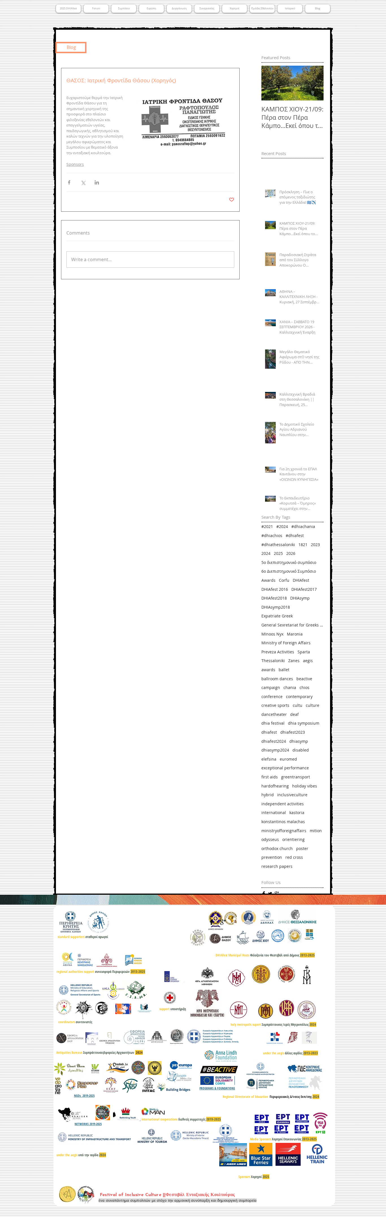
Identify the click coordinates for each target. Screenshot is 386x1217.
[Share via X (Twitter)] (83, 182)
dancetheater (274, 714)
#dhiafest (295, 535)
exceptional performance (285, 767)
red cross (294, 857)
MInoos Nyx (272, 634)
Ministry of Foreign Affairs (286, 642)
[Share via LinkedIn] (96, 182)
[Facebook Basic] (263, 893)
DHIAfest (301, 580)
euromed (288, 759)
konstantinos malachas (283, 821)
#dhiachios (271, 535)
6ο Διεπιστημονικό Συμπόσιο (288, 571)
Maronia (295, 634)
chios (304, 687)
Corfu (284, 580)
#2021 (267, 526)
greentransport (295, 777)
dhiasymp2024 (275, 750)
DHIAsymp (300, 598)
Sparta (304, 651)
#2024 (282, 526)
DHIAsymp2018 (275, 607)
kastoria (296, 812)
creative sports (275, 705)
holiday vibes (304, 786)
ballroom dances (277, 678)
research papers (276, 866)
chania (289, 687)
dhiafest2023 (292, 732)
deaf (294, 714)
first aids (269, 777)
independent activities (282, 803)
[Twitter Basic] (270, 893)
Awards (268, 580)
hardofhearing (275, 786)
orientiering (293, 839)
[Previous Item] (270, 83)
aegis (308, 660)
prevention (271, 857)
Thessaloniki (273, 660)
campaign (270, 687)
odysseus (270, 839)
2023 (315, 544)
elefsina (268, 759)
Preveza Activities (277, 651)
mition (316, 830)
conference (272, 696)
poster (302, 848)
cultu (297, 705)
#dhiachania (303, 526)
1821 (302, 544)
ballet (284, 669)
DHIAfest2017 (304, 589)
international (273, 812)
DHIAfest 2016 (274, 589)
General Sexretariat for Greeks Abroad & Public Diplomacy (292, 625)
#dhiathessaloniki (278, 544)
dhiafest (269, 732)
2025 (278, 553)
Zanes (294, 660)
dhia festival (273, 723)
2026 (290, 553)
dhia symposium (303, 723)
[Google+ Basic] (276, 893)
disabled (300, 750)
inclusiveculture (292, 794)
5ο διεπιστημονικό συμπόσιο (288, 562)
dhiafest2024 (273, 741)
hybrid (267, 794)
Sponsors (75, 164)
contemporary (299, 696)
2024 (265, 553)
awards (268, 669)
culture (312, 705)
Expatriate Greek (277, 616)
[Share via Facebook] (69, 182)
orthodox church (277, 848)
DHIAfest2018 (274, 598)
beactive (304, 678)
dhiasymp (298, 741)
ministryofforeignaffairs (283, 830)
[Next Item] (314, 83)
